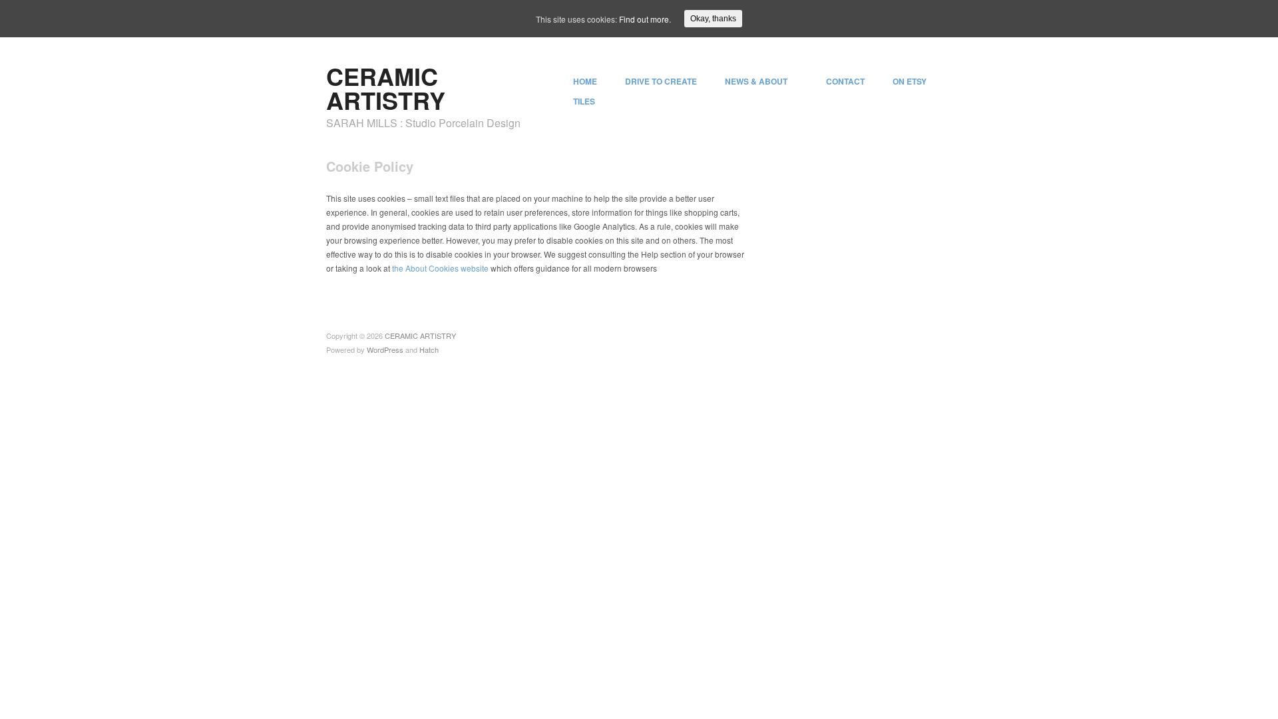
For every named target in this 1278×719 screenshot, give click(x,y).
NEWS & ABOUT (756, 81)
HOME (585, 81)
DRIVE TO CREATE (661, 81)
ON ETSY (910, 81)
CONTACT (845, 81)
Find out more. (645, 19)
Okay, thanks (713, 18)
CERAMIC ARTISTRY (385, 88)
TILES (584, 101)
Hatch (429, 349)
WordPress (385, 349)
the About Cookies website (440, 268)
